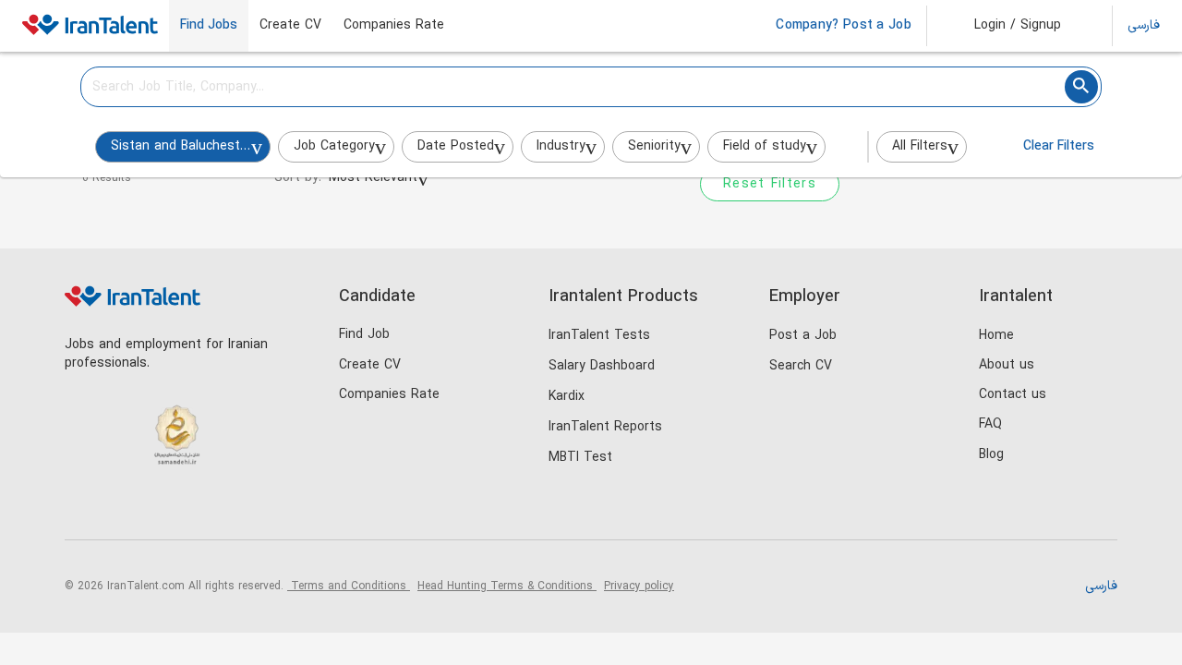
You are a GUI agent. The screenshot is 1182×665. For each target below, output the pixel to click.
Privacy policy (639, 586)
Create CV (290, 26)
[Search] (1081, 86)
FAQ (990, 424)
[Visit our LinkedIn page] (84, 508)
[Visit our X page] (159, 508)
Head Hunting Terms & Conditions (507, 586)
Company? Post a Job (843, 26)
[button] (1005, 26)
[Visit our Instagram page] (121, 508)
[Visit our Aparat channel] (235, 508)
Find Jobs (208, 26)
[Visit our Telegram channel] (197, 508)
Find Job (364, 335)
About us (1006, 365)
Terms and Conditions (348, 586)
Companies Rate (394, 26)
